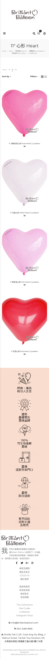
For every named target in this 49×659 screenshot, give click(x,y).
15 (12, 70)
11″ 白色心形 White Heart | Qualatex (24, 213)
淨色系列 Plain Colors (18, 53)
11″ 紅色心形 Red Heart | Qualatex (24, 351)
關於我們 (24, 579)
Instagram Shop (24, 615)
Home (4, 51)
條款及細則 (24, 568)
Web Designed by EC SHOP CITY (24, 654)
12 (9, 70)
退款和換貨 (24, 586)
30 (16, 70)
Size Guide (24, 608)
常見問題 (24, 597)
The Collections (24, 605)
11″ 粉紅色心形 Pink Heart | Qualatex (24, 282)
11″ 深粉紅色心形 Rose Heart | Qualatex (24, 143)
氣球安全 (24, 594)
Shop (11, 51)
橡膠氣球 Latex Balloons (36, 51)
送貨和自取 (24, 590)
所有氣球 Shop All (21, 51)
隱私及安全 (24, 572)
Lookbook (24, 612)
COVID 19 (24, 575)
